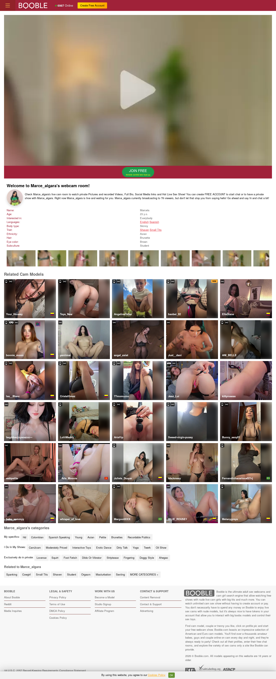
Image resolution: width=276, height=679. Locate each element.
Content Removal (150, 597)
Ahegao (163, 558)
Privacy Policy (57, 597)
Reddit (8, 604)
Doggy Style (147, 558)
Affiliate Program (104, 611)
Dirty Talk (122, 547)
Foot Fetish (70, 558)
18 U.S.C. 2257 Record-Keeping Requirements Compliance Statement (45, 670)
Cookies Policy (58, 618)
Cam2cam (35, 547)
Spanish (154, 222)
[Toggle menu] (7, 5)
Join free (137, 172)
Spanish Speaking (59, 537)
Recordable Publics (139, 537)
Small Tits (156, 230)
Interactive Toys (81, 547)
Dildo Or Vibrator (91, 558)
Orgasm (86, 574)
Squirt (55, 558)
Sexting (120, 574)
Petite (102, 537)
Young (78, 537)
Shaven (144, 230)
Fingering (129, 558)
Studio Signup (103, 604)
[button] (266, 258)
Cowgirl (26, 574)
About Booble (12, 597)
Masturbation (103, 574)
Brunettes (117, 537)
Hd (24, 537)
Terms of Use (57, 604)
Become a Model (105, 597)
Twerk (147, 547)
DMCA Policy (57, 611)
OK (171, 675)
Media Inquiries (13, 611)
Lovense (41, 558)
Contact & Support (151, 604)
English (144, 222)
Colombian (37, 537)
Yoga (136, 547)
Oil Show (161, 547)
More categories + (144, 574)
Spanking (11, 574)
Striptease (113, 558)
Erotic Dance (103, 547)
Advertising (146, 611)
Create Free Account (92, 5)
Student (71, 574)
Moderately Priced (56, 547)
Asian (90, 537)
